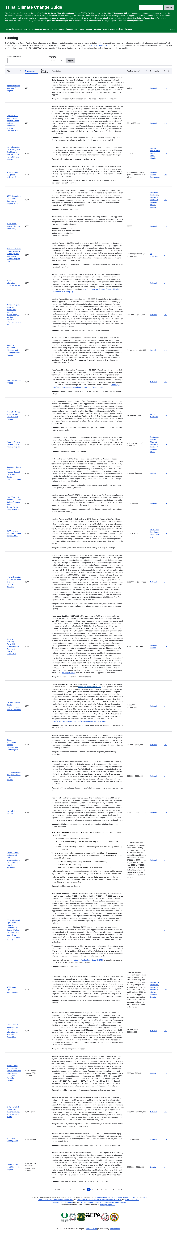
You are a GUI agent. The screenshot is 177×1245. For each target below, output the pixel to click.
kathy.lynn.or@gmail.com (101, 45)
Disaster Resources (111, 29)
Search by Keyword (14, 57)
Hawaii (152, 153)
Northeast (154, 197)
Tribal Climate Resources (39, 29)
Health (81, 29)
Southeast (154, 200)
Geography (52, 57)
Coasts (153, 473)
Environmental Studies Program (123, 1197)
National (153, 88)
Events (129, 29)
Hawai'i (153, 350)
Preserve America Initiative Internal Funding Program (13, 444)
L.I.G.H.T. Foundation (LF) (117, 13)
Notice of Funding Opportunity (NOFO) (88, 960)
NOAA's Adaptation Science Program (13, 282)
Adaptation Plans (20, 29)
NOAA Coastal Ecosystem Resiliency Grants (13, 174)
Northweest (154, 982)
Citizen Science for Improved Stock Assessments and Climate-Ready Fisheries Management (13, 860)
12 (80, 1189)
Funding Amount (133, 71)
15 (93, 1189)
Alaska (152, 205)
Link (165, 88)
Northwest (154, 192)
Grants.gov (115, 385)
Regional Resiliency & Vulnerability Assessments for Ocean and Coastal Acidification (13, 646)
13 (84, 1189)
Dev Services (115, 1229)
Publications (72, 29)
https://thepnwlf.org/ (147, 18)
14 (89, 1189)
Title (8, 71)
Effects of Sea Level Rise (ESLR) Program (13, 1167)
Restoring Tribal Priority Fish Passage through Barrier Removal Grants (13, 1112)
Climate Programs (58, 29)
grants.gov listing (68, 673)
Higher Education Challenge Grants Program (13, 88)
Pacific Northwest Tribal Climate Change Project (61, 13)
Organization (31, 71)
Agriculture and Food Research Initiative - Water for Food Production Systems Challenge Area (13, 123)
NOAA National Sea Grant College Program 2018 (14, 533)
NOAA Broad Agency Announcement (12, 989)
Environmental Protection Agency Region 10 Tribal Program (103, 1202)
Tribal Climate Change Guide (33, 7)
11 (76, 1189)
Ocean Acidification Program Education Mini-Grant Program (13, 745)
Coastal (153, 207)
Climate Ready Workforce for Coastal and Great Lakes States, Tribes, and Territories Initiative (14, 1073)
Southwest (154, 195)
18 (106, 1189)
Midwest (153, 442)
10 (71, 1189)
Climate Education (93, 29)
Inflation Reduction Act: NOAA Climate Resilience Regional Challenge (14, 582)
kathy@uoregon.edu (107, 1205)
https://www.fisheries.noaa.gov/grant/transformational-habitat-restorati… (80, 721)
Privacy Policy (91, 1229)
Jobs (122, 29)
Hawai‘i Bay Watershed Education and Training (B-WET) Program (13, 350)
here (104, 670)
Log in (172, 29)
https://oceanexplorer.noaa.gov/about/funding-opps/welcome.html (77, 387)
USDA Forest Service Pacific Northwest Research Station (99, 1200)
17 (102, 1189)
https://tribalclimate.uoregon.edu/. (59, 20)
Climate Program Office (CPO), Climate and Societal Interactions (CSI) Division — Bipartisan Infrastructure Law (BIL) (14, 315)
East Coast (154, 532)
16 (97, 1189)
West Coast (154, 530)
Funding (8, 29)
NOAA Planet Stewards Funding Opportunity (13, 226)
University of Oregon (102, 1197)
